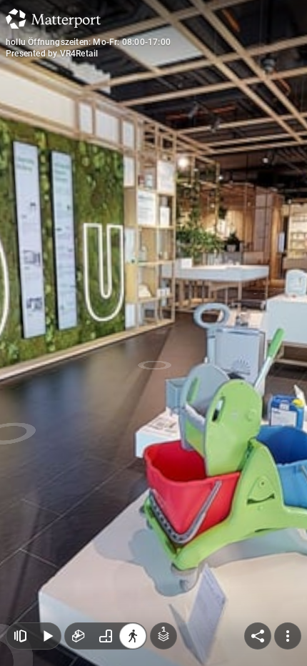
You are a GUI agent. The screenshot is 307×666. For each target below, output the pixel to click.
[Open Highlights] (20, 636)
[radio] (78, 636)
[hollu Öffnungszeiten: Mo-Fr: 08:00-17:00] (153, 333)
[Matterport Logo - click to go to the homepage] (53, 18)
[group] (105, 636)
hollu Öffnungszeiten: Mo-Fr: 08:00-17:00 (88, 42)
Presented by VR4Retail (52, 54)
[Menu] (287, 636)
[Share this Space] (257, 636)
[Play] (47, 636)
